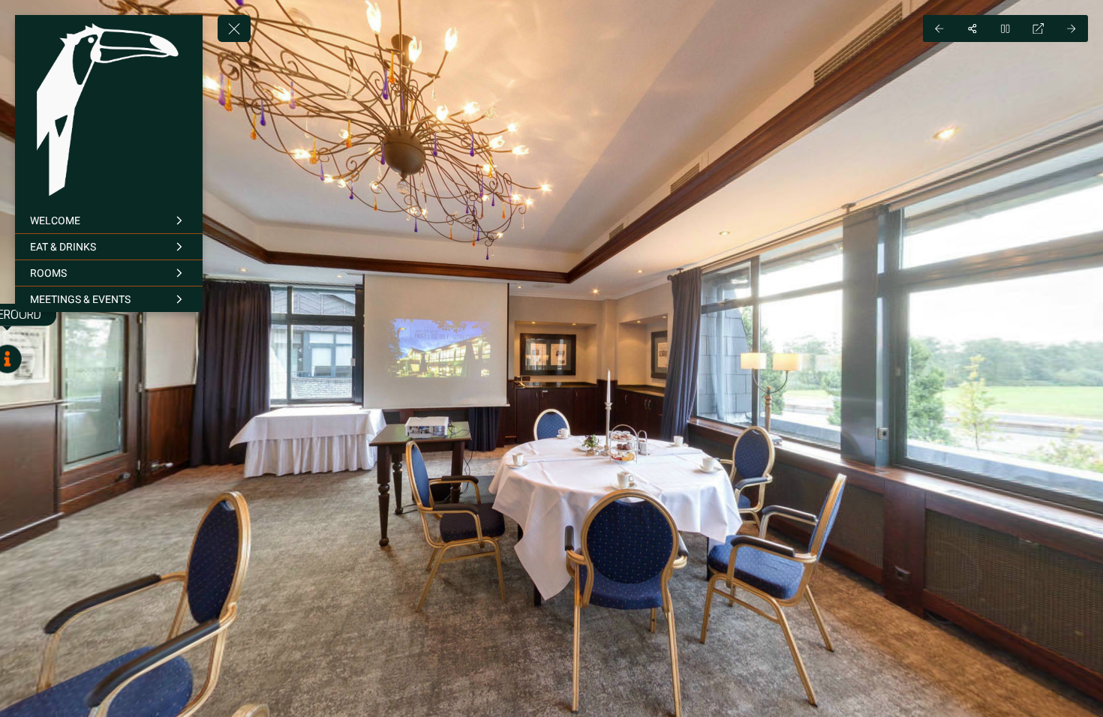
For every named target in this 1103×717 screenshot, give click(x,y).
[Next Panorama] (1071, 28)
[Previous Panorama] (939, 28)
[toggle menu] (234, 28)
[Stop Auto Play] (1005, 28)
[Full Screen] (1038, 28)
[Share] (972, 28)
